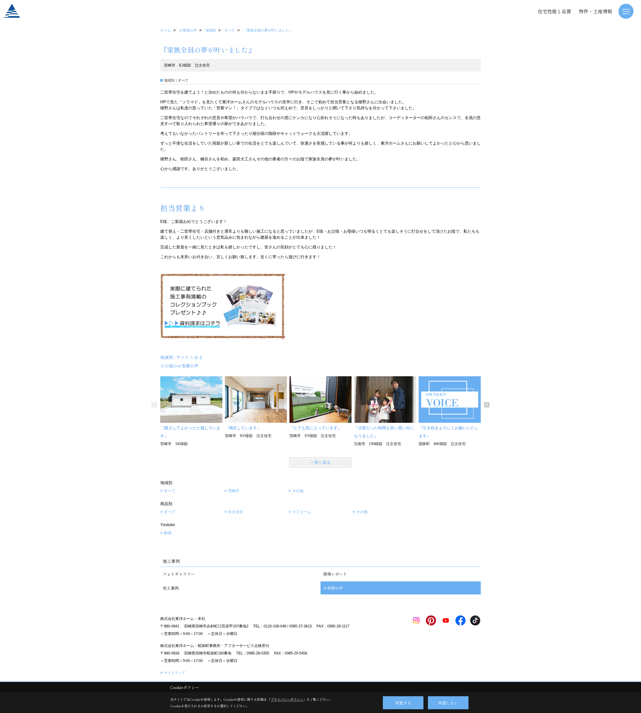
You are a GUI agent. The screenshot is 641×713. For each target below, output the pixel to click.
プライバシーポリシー (287, 699)
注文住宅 (235, 512)
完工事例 (171, 588)
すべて (169, 491)
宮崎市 (233, 491)
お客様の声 (333, 588)
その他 (297, 491)
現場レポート (335, 574)
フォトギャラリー (179, 574)
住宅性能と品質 (554, 11)
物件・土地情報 (595, 11)
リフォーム (301, 512)
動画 (168, 533)
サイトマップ (174, 673)
